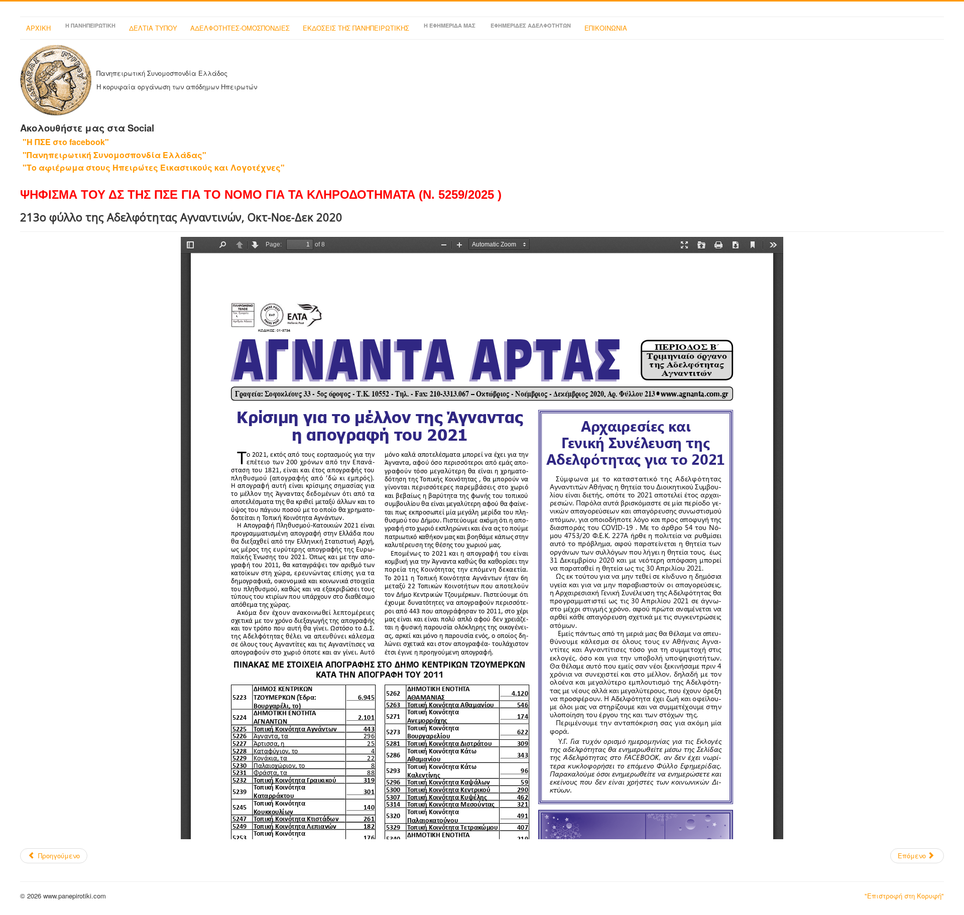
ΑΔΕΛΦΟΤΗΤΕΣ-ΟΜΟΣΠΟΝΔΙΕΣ (240, 28)
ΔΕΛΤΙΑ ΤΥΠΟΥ (153, 28)
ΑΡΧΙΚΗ (38, 28)
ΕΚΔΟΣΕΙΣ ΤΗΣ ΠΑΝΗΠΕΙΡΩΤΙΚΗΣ (356, 28)
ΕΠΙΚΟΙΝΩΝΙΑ (605, 28)
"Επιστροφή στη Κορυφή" (904, 895)
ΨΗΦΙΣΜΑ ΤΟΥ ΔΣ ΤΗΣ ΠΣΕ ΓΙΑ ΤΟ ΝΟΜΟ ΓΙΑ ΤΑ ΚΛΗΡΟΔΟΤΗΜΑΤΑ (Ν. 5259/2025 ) (261, 194)
